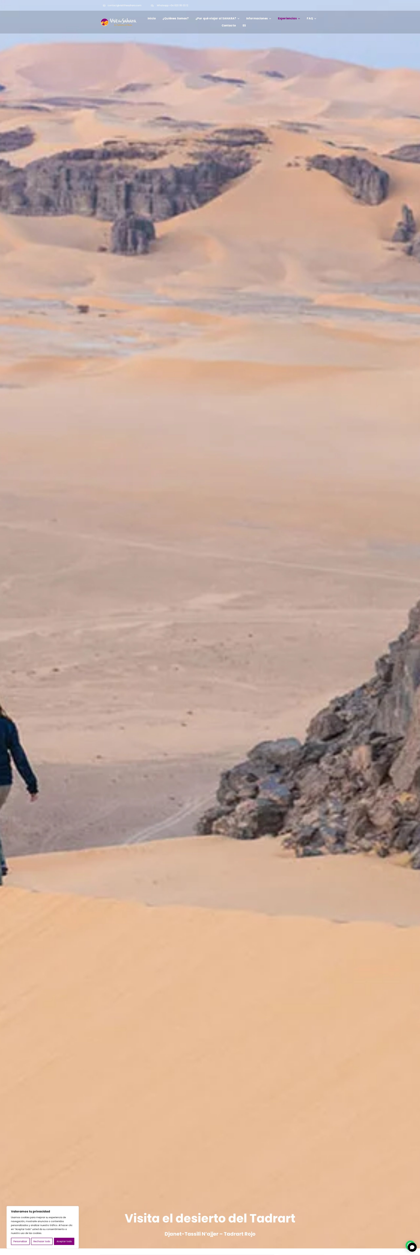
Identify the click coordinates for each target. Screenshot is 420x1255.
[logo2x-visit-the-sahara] (118, 18)
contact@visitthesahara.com (124, 5)
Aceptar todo (64, 1241)
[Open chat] (412, 1247)
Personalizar (20, 1241)
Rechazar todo (41, 1241)
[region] (43, 1227)
